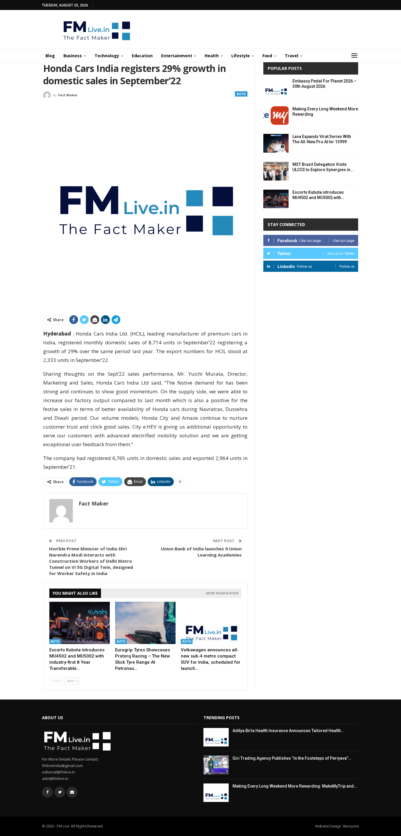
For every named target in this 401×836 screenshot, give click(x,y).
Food (267, 55)
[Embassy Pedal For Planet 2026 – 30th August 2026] (276, 87)
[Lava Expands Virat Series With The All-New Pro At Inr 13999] (276, 143)
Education (142, 55)
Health (211, 55)
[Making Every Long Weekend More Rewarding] (276, 115)
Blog (50, 55)
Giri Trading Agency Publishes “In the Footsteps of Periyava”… (291, 758)
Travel (291, 55)
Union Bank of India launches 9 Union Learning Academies (201, 552)
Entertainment (176, 55)
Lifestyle (240, 55)
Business (72, 55)
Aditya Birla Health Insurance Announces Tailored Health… (288, 730)
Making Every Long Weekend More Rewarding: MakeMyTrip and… (294, 786)
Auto (241, 94)
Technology (107, 55)
